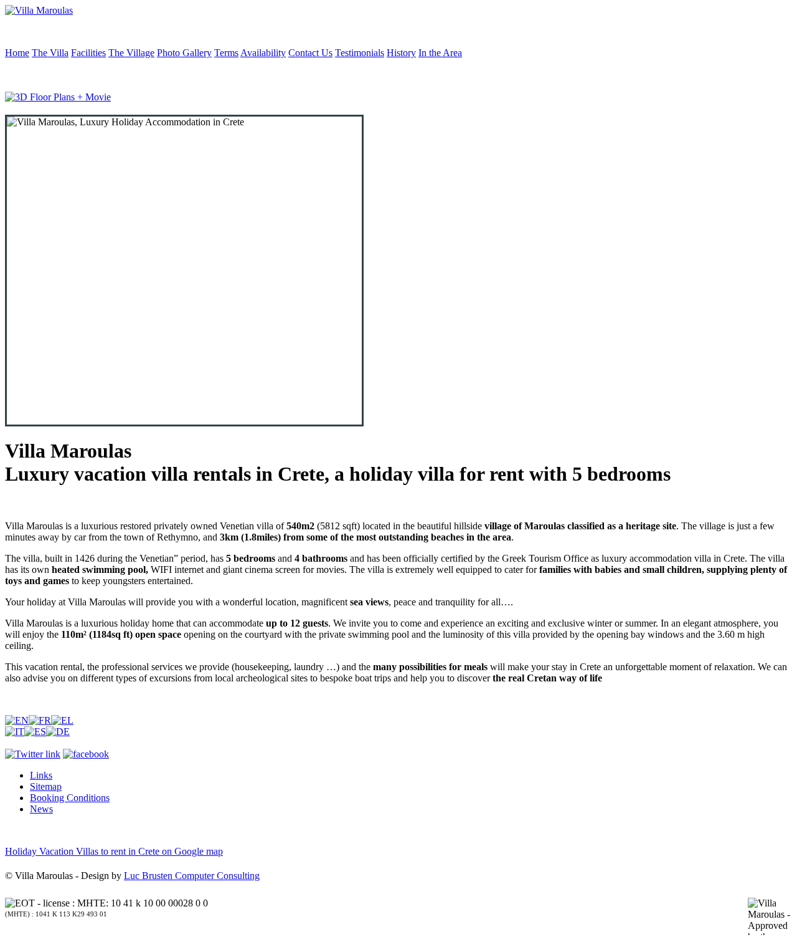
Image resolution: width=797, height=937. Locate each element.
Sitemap (46, 786)
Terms (226, 52)
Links (41, 775)
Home (17, 52)
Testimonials (359, 52)
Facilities (88, 52)
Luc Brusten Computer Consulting (192, 875)
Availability (263, 52)
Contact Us (310, 52)
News (41, 809)
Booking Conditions (70, 797)
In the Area (440, 52)
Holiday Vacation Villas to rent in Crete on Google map (114, 851)
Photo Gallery (184, 52)
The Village (131, 52)
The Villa (50, 52)
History (401, 52)
